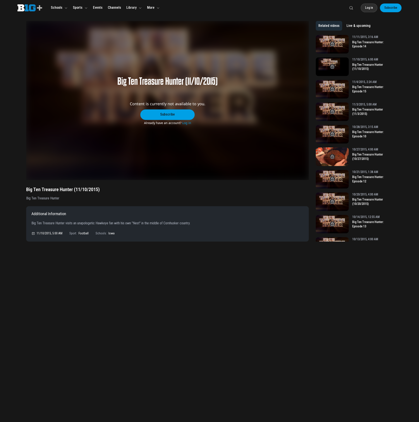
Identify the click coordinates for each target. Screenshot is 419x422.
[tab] (329, 26)
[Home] (29, 7)
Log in (186, 123)
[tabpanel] (354, 138)
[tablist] (344, 26)
